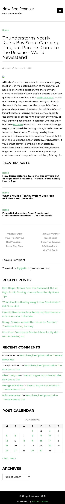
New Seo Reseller (18, 8)
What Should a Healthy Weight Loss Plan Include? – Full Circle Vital (28, 197)
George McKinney (12, 385)
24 (49, 445)
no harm (18, 124)
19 (7, 445)
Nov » (13, 458)
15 (32, 440)
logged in (22, 268)
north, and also (45, 97)
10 (50, 435)
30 (41, 450)
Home (5, 30)
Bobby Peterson (11, 395)
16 (41, 440)
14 (24, 440)
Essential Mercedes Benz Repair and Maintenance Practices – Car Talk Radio (27, 214)
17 (50, 440)
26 (6, 450)
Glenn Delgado (11, 375)
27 (15, 450)
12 (7, 440)
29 (32, 450)
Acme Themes (40, 501)
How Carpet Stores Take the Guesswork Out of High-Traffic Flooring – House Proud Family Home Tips (31, 178)
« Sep (5, 458)
